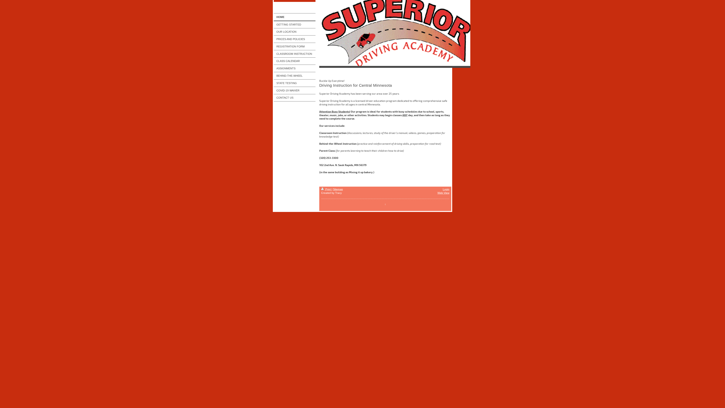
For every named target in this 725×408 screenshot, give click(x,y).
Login (446, 189)
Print (328, 189)
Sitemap (338, 189)
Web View (443, 192)
